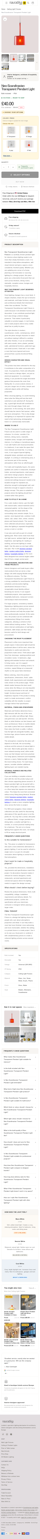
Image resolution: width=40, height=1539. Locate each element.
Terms (3, 1530)
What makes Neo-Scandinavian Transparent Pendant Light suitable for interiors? (17, 1059)
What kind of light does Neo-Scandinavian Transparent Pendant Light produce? (18, 1090)
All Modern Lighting (7, 1457)
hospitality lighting (17, 554)
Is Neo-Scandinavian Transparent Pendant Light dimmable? (15, 1081)
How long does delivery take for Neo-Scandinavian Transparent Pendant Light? (17, 1179)
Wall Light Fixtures (7, 1442)
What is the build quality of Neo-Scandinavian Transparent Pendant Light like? (18, 1133)
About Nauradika (6, 1496)
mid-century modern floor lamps (25, 1510)
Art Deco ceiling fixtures (8, 1512)
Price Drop (4, 1454)
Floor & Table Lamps (8, 1448)
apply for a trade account (28, 1517)
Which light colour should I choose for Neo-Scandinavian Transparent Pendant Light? (18, 1121)
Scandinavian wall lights (30, 1507)
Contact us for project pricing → (17, 78)
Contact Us (5, 1465)
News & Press (6, 1498)
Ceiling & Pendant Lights (9, 1445)
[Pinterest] (11, 1434)
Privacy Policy (6, 1479)
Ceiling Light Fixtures (14, 9)
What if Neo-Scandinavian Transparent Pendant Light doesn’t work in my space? (18, 1190)
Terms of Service (7, 1482)
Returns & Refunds (7, 1473)
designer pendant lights (18, 797)
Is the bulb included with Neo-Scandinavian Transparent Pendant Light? (16, 1071)
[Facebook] (3, 1434)
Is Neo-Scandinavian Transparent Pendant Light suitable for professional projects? (17, 1156)
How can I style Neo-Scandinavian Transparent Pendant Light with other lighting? (17, 1200)
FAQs (3, 1467)
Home (3, 9)
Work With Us (5, 1501)
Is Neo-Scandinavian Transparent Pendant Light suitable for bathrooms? (17, 1099)
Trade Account (6, 1493)
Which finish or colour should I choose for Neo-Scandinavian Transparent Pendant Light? (18, 1109)
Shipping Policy (6, 1470)
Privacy (3, 1527)
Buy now (20, 182)
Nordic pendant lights (8, 1510)
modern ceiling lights (16, 551)
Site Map (4, 1485)
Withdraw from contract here (10, 1476)
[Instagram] (7, 1434)
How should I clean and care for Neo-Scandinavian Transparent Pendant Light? (17, 1144)
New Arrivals (5, 1451)
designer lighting (20, 799)
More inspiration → (29, 1007)
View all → (32, 1288)
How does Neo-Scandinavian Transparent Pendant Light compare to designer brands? (18, 1167)
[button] (6, 3)
